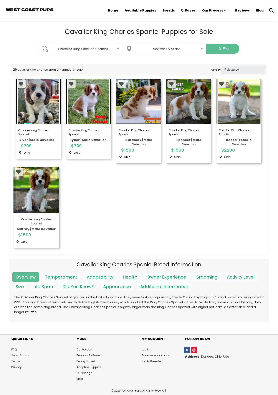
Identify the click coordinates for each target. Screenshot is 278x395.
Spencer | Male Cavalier (188, 142)
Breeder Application (156, 355)
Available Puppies (140, 10)
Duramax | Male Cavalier (138, 142)
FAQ (14, 349)
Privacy (16, 367)
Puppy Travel (85, 361)
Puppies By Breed (88, 355)
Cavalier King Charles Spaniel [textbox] (83, 48)
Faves (190, 10)
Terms (15, 361)
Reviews (242, 10)
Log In (146, 349)
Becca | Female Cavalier (239, 142)
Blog (260, 10)
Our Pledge (84, 373)
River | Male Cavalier (36, 140)
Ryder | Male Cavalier (88, 140)
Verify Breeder (152, 361)
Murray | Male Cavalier (36, 229)
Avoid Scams (20, 355)
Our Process (213, 10)
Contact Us (84, 349)
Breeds (169, 10)
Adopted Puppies (88, 367)
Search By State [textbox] (166, 48)
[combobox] (84, 49)
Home (113, 10)
